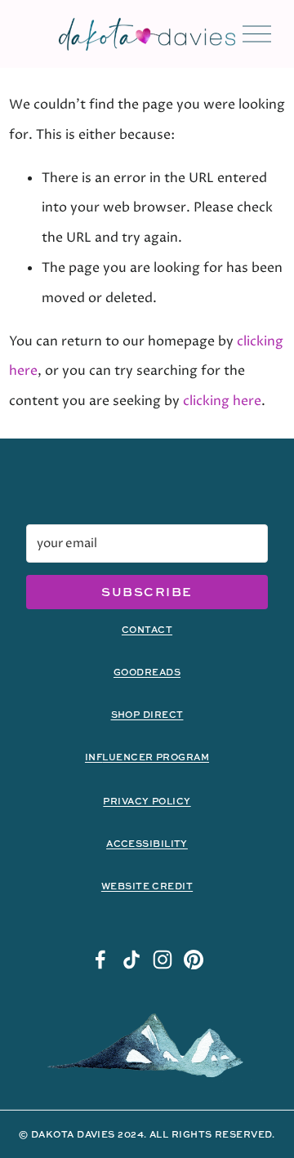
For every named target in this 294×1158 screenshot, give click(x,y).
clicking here (222, 401)
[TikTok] (131, 959)
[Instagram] (162, 959)
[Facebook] (100, 959)
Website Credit (147, 886)
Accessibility (147, 843)
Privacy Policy (146, 801)
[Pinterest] (193, 959)
